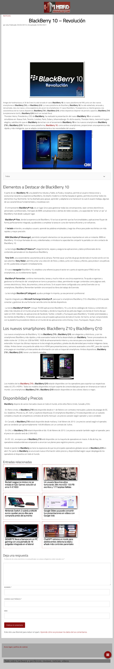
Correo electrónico (13, 599)
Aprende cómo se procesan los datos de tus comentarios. (63, 632)
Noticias (7, 15)
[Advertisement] (57, 44)
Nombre (8, 587)
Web (5, 611)
